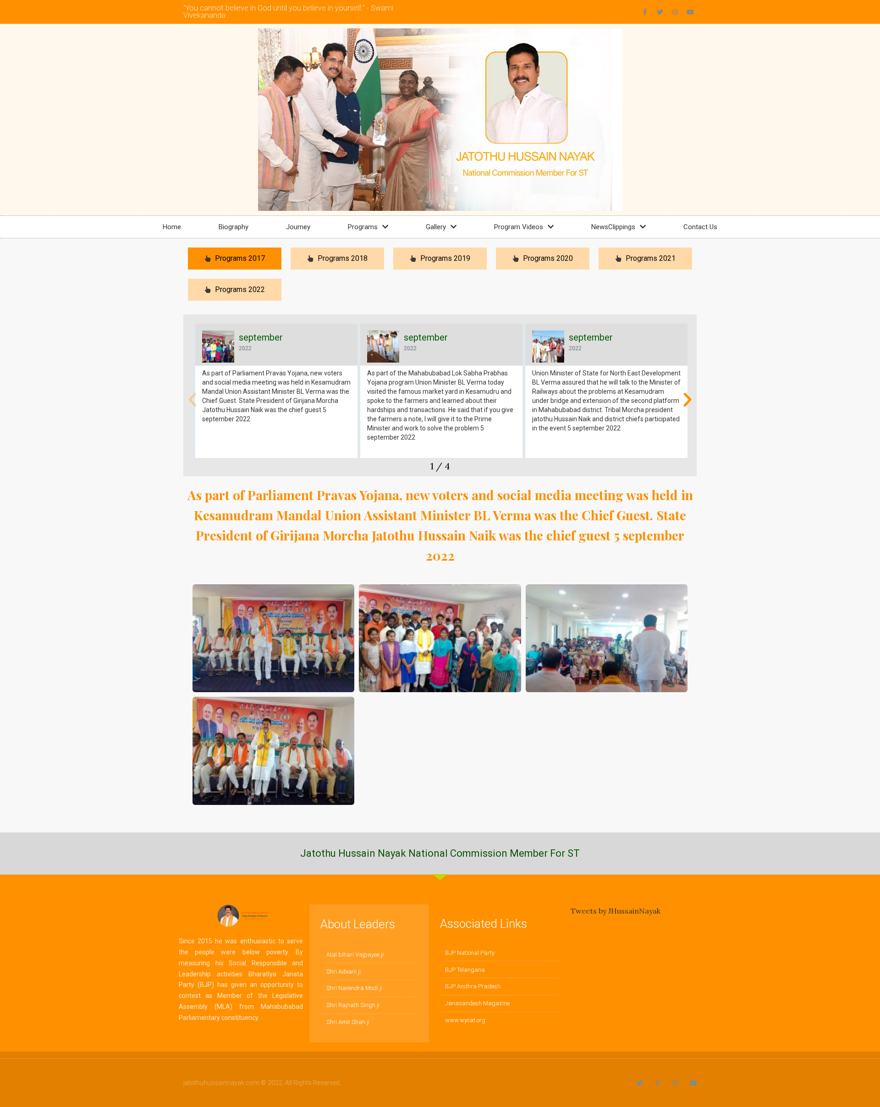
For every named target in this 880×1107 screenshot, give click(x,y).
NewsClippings (613, 227)
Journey (298, 227)
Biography (233, 227)
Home (172, 227)
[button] (192, 400)
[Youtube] (690, 12)
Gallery (436, 227)
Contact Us (700, 227)
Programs (363, 227)
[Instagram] (675, 12)
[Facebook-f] (644, 12)
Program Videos (518, 227)
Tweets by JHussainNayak (615, 910)
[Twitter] (660, 12)
